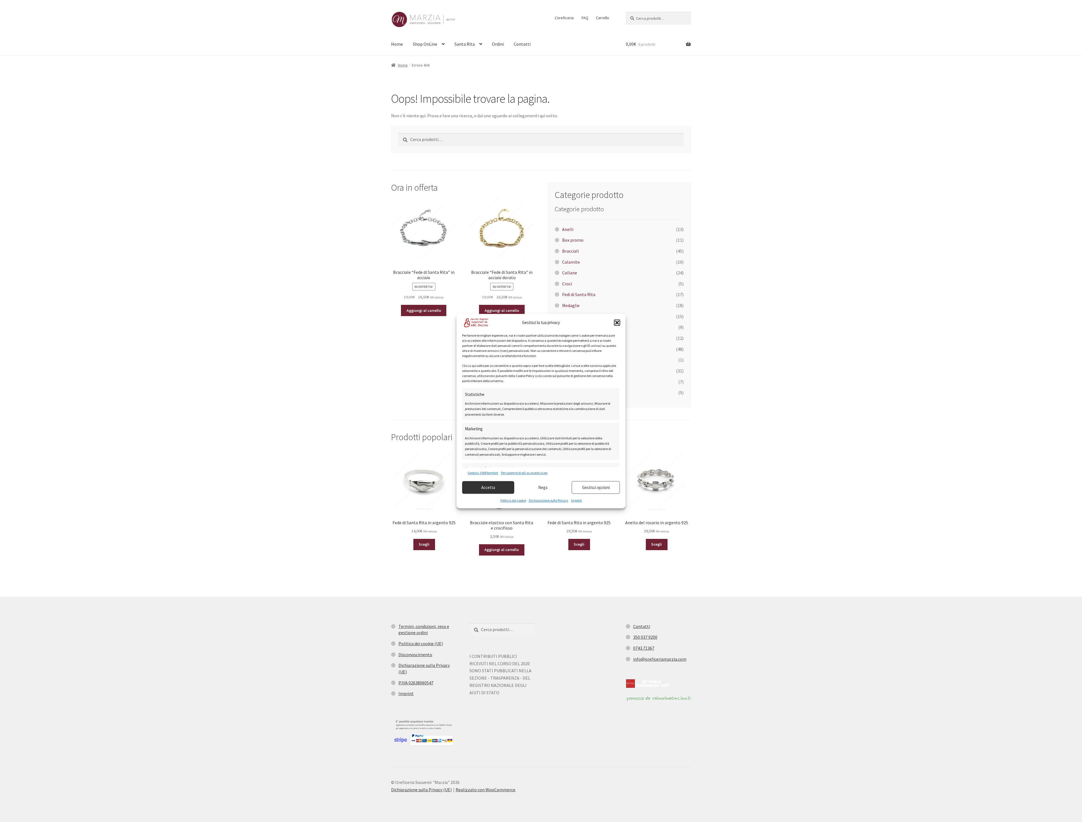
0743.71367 (643, 648)
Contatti (522, 44)
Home (397, 44)
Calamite (571, 262)
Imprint (576, 500)
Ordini (498, 44)
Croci (567, 284)
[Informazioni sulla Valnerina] (658, 698)
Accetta (488, 487)
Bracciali (570, 251)
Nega (542, 487)
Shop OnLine (425, 44)
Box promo (573, 240)
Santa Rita (464, 44)
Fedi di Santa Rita (578, 294)
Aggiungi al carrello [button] (424, 310)
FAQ (585, 17)
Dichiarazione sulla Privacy (548, 500)
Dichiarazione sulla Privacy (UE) (421, 789)
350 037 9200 (645, 637)
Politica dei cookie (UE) (420, 643)
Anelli (567, 229)
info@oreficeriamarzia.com (659, 659)
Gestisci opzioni (596, 487)
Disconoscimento (415, 654)
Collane (569, 273)
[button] (617, 322)
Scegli (424, 544)
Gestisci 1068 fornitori (483, 473)
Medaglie (571, 305)
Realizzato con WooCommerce (485, 789)
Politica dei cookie (513, 500)
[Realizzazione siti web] (647, 683)
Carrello (602, 17)
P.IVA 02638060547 (415, 683)
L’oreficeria (564, 17)
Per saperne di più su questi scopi (524, 473)
